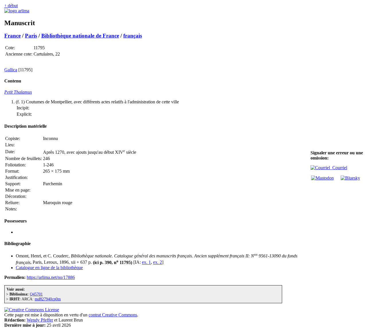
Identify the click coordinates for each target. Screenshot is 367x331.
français (132, 36)
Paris (31, 36)
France (12, 36)
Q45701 (36, 294)
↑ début (11, 5)
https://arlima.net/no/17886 (51, 277)
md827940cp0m (48, 299)
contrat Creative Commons (113, 314)
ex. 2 (157, 262)
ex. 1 (146, 262)
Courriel (338, 167)
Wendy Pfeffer (40, 320)
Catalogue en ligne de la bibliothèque (49, 267)
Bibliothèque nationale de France (80, 36)
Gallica (10, 69)
